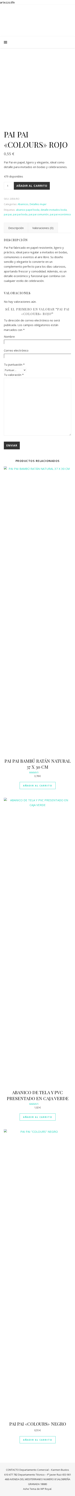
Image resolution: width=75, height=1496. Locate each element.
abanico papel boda (27, 209)
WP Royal (45, 1489)
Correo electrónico (16, 350)
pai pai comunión (39, 214)
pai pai (8, 214)
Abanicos (23, 204)
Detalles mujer (38, 204)
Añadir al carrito (31, 185)
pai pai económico (60, 214)
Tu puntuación (14, 364)
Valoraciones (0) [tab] (42, 228)
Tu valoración (14, 375)
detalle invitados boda (54, 209)
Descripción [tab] (16, 228)
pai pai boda (20, 214)
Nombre (9, 336)
